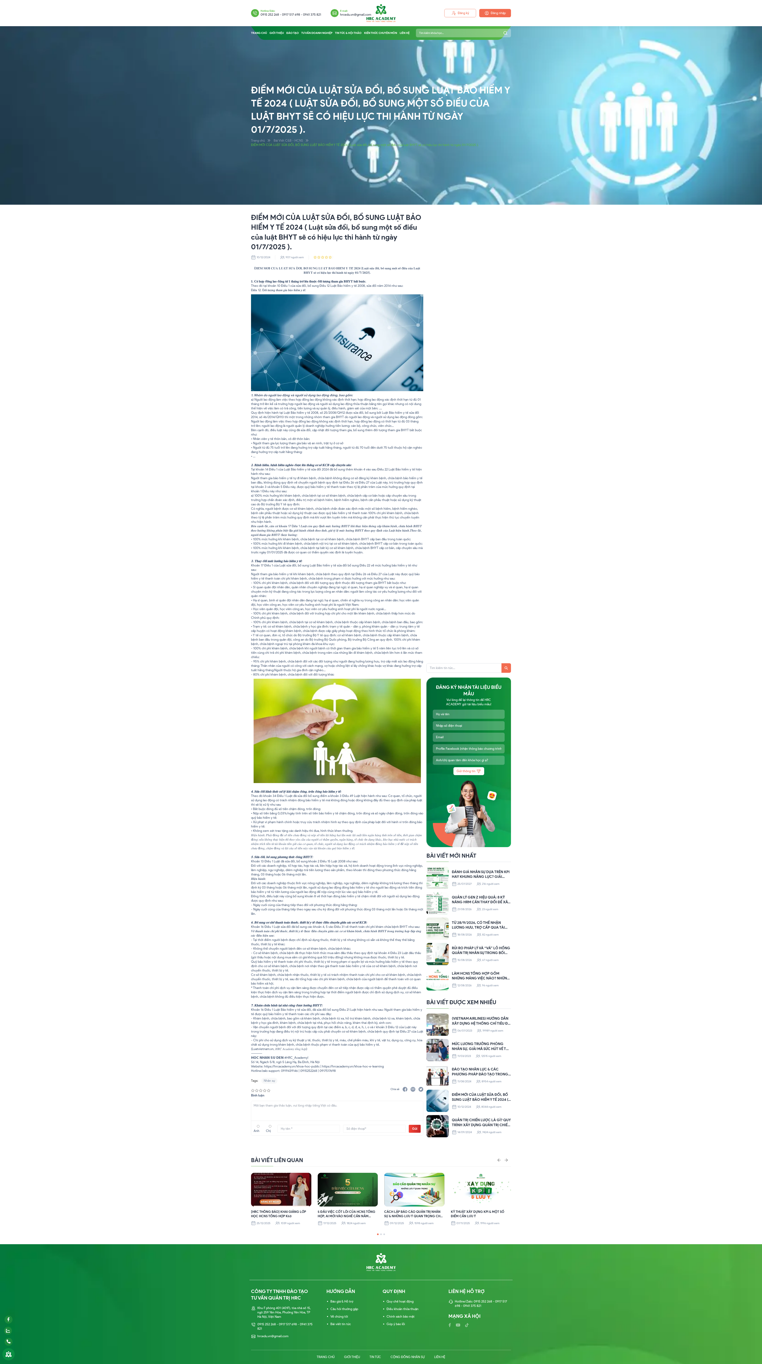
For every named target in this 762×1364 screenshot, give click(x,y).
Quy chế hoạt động (400, 1301)
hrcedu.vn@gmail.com (355, 14)
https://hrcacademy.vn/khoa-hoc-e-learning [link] (353, 1066)
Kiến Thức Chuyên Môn (380, 33)
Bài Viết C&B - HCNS (288, 140)
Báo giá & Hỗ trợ (341, 1301)
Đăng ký (463, 13)
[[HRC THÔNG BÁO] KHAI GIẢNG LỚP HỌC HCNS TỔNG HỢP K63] (281, 1190)
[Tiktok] (467, 1325)
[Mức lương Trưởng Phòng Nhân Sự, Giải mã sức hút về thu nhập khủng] (437, 1050)
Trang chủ (259, 33)
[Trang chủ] (381, 13)
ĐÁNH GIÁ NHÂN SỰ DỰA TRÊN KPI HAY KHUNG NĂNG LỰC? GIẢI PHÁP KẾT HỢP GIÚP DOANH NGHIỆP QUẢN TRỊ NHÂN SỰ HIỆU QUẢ (481, 874)
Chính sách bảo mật (401, 1316)
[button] (378, 1234)
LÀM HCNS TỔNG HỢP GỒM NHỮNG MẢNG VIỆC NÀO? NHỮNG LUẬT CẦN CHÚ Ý (481, 976)
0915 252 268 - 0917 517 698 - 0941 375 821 (291, 14)
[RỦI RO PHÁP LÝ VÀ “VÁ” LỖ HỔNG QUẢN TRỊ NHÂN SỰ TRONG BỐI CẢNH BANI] (437, 954)
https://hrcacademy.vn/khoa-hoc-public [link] (292, 1066)
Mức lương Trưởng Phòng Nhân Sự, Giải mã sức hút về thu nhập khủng (481, 1046)
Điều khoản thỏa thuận (403, 1309)
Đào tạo (292, 33)
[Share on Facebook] (405, 1089)
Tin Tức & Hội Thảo (348, 33)
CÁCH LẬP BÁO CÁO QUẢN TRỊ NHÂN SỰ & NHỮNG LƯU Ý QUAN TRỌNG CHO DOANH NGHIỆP (413, 1214)
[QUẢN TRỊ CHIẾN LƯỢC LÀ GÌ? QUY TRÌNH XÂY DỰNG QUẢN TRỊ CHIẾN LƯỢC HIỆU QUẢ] (437, 1126)
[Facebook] (449, 1325)
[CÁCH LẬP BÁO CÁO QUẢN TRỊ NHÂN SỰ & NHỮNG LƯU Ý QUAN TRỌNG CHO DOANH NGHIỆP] (414, 1190)
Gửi (414, 1129)
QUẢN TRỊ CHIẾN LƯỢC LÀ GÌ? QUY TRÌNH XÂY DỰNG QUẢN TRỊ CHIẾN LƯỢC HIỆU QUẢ (481, 1123)
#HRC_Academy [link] (296, 1058)
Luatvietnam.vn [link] (263, 1049)
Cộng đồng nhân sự (408, 1357)
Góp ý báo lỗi (396, 1324)
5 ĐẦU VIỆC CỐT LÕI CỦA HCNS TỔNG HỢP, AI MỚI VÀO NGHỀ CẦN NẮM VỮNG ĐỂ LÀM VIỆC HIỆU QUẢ (346, 1214)
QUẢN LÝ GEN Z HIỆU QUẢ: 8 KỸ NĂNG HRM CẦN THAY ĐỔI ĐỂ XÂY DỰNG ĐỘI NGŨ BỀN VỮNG (481, 900)
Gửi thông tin (466, 771)
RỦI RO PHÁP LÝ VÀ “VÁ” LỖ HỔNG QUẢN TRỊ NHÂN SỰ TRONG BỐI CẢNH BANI (481, 951)
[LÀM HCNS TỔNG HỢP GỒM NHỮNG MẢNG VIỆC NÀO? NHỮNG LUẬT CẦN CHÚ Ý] (437, 979)
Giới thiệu (276, 33)
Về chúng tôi (339, 1316)
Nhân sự (269, 1081)
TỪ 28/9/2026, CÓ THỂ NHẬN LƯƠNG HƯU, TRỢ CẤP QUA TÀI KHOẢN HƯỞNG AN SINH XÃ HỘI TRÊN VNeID (479, 925)
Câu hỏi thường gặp (344, 1309)
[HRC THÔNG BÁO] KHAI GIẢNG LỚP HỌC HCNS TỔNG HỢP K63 (278, 1214)
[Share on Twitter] (421, 1089)
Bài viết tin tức (340, 1324)
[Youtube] (458, 1325)
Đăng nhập (498, 13)
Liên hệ (405, 33)
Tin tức (375, 1357)
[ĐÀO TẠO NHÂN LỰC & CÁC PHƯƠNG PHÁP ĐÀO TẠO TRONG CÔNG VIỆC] (437, 1075)
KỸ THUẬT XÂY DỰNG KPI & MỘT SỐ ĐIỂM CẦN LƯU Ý (477, 1214)
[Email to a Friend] (413, 1089)
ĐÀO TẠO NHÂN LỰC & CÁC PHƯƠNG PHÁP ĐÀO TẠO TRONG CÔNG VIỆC (480, 1072)
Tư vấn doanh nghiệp (316, 33)
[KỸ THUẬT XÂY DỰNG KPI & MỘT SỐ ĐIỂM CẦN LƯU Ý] (481, 1190)
